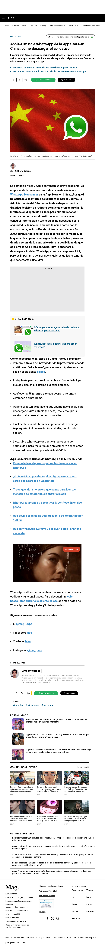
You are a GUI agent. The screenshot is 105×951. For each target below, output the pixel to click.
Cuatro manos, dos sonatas (91, 25)
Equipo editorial (11, 894)
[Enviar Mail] (12, 171)
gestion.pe (45, 938)
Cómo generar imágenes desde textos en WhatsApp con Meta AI (57, 329)
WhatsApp (18, 705)
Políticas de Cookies (47, 896)
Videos (89, 890)
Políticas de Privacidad (48, 891)
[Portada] (12, 892)
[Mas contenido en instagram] (57, 918)
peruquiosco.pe (12, 943)
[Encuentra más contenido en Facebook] (13, 80)
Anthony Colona (23, 171)
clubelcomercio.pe (29, 938)
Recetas (90, 911)
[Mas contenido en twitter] (52, 918)
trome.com (71, 938)
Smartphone (47, 705)
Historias (76, 918)
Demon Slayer (73, 25)
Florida (6, 25)
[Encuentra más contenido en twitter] (19, 80)
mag (25, 943)
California (15, 25)
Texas (23, 25)
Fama (74, 904)
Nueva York (32, 25)
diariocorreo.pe (87, 938)
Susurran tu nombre (57, 25)
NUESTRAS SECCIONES (79, 886)
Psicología (43, 25)
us (73, 897)
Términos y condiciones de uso (51, 886)
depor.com (58, 938)
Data (88, 897)
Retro (89, 904)
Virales (75, 911)
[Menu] (4, 18)
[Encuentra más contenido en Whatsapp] (26, 80)
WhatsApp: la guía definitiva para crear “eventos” (55, 345)
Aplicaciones (32, 705)
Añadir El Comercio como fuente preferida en (70, 37)
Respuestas (77, 890)
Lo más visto (19, 715)
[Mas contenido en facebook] (47, 918)
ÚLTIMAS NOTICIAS (22, 834)
